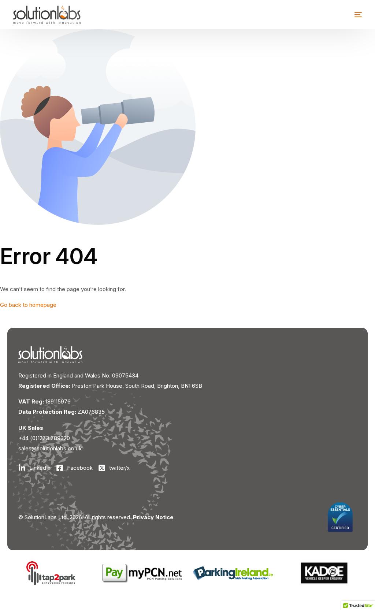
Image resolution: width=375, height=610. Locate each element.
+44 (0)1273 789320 (44, 438)
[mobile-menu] (353, 14)
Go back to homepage (28, 304)
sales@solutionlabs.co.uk (50, 448)
